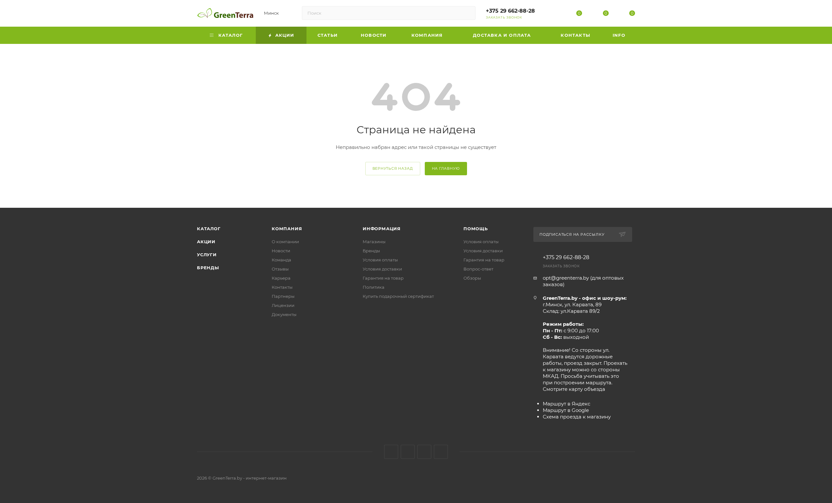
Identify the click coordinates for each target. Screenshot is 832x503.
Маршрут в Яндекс (566, 404)
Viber (441, 452)
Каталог (209, 228)
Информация (382, 228)
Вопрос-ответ (478, 268)
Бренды (208, 267)
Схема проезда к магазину (577, 417)
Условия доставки (382, 268)
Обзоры (472, 278)
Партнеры (283, 296)
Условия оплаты (380, 259)
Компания (287, 228)
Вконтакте (391, 452)
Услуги (207, 254)
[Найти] (467, 13)
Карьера (281, 278)
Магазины (374, 241)
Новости (281, 250)
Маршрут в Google (566, 410)
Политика (373, 287)
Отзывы (280, 268)
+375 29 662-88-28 (510, 11)
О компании (285, 241)
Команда (281, 259)
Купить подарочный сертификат (398, 296)
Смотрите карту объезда (574, 389)
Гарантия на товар (383, 278)
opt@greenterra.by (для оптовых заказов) (583, 281)
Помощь (475, 228)
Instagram (408, 452)
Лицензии (283, 305)
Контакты (282, 287)
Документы (284, 314)
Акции (206, 241)
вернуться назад (392, 168)
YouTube (424, 452)
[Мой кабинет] (553, 14)
